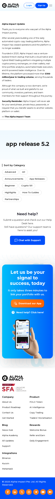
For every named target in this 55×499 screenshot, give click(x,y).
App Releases (37, 178)
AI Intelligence (37, 407)
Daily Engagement (39, 440)
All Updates (8, 440)
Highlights (10, 192)
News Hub (7, 430)
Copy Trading (36, 412)
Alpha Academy (10, 435)
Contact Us (7, 412)
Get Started (8, 418)
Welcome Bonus (38, 430)
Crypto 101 (26, 185)
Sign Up (41, 5)
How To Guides (30, 192)
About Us (7, 402)
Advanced (10, 172)
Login (29, 5)
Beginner (10, 185)
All (23, 172)
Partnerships (12, 199)
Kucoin (5, 463)
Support (6, 446)
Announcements (14, 178)
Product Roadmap (11, 407)
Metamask (7, 469)
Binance (6, 458)
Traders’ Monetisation (41, 418)
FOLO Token (36, 402)
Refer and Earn (37, 435)
